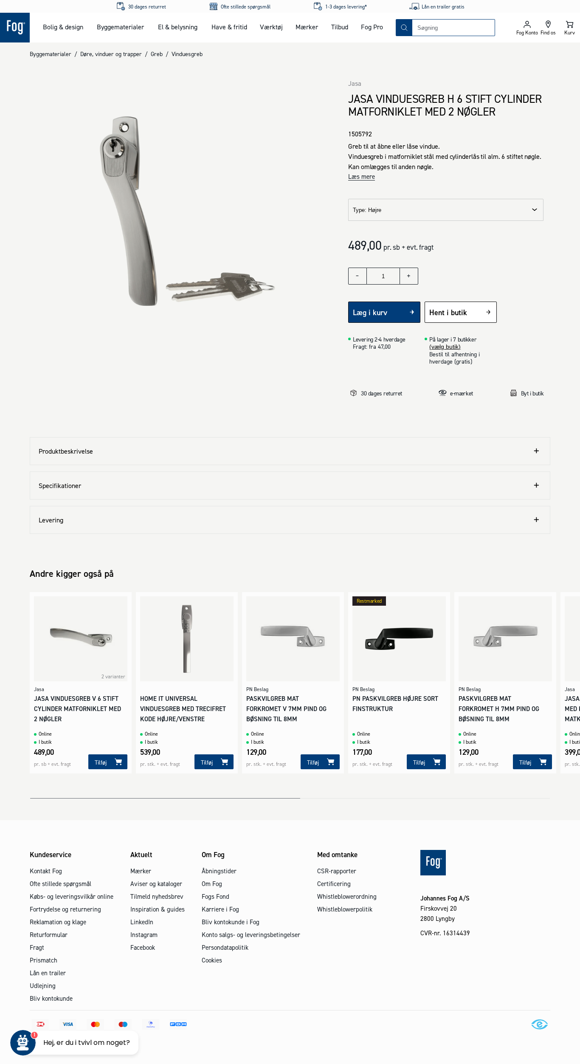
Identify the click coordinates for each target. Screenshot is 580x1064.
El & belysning (177, 27)
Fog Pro (372, 27)
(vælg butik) (445, 346)
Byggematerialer (120, 27)
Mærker (307, 27)
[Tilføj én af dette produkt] (409, 276)
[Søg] (404, 28)
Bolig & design (63, 27)
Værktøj (271, 27)
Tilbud (339, 27)
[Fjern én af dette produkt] (357, 276)
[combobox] (453, 28)
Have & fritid (229, 27)
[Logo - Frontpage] (15, 27)
